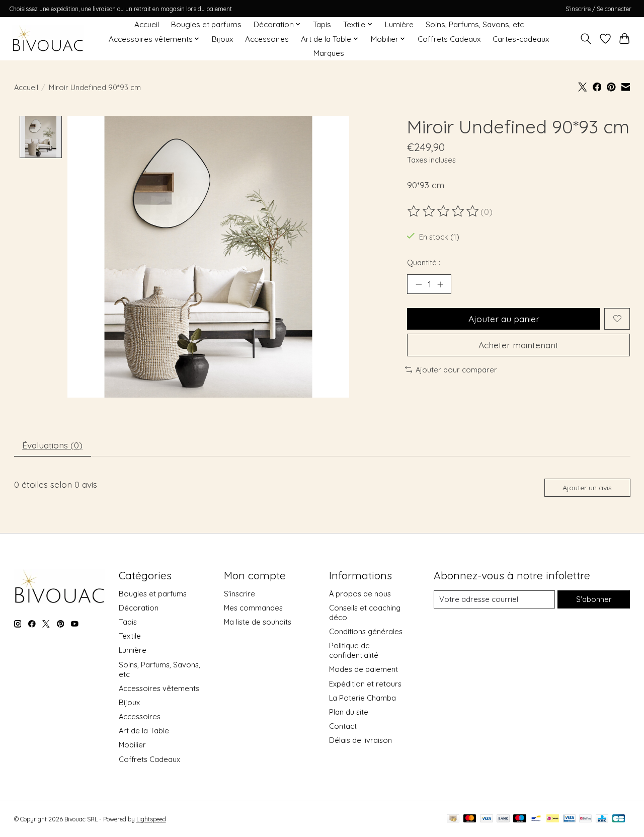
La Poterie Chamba (362, 698)
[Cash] (453, 819)
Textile (130, 636)
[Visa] (486, 819)
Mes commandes (253, 608)
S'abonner (594, 599)
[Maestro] (519, 819)
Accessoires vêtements (159, 688)
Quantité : (423, 262)
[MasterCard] (469, 819)
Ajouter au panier (503, 318)
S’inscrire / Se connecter (598, 9)
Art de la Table (144, 730)
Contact (343, 726)
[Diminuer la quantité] (419, 284)
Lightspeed (151, 819)
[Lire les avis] (443, 211)
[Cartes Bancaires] (618, 819)
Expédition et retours (365, 684)
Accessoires (267, 39)
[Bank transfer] (503, 819)
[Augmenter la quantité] (440, 284)
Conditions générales (366, 631)
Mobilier (132, 744)
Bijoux (222, 39)
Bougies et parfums (206, 24)
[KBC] (602, 819)
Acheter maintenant (518, 344)
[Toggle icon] (585, 39)
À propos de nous (360, 593)
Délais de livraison (360, 740)
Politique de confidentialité (353, 650)
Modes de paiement (363, 669)
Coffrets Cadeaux (449, 39)
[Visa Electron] (569, 819)
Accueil (146, 24)
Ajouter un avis (587, 487)
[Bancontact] (536, 819)
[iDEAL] (552, 819)
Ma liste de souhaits (257, 622)
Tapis (322, 24)
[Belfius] (585, 819)
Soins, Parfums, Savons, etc (475, 24)
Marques (328, 53)
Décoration (138, 608)
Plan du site (348, 712)
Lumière (399, 24)
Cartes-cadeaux (521, 39)
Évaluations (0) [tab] (52, 444)
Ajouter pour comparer (456, 369)
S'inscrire (239, 593)
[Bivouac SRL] (48, 39)
